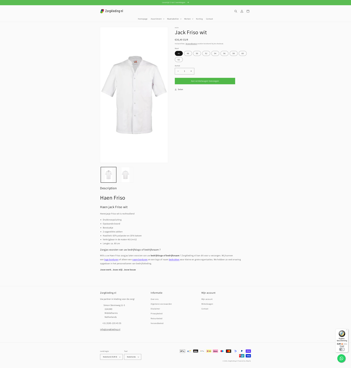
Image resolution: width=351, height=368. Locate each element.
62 (179, 59)
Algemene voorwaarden (161, 304)
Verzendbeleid (157, 323)
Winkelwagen (207, 304)
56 (224, 53)
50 (197, 53)
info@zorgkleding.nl (110, 329)
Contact (204, 308)
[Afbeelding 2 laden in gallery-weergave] (125, 175)
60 (243, 53)
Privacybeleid (156, 313)
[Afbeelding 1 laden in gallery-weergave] (108, 175)
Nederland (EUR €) (110, 357)
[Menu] (346, 330)
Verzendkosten (191, 44)
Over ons (154, 299)
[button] (157, 19)
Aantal (177, 66)
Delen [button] (180, 89)
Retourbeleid (156, 318)
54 (215, 53)
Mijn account (207, 299)
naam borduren (140, 259)
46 (179, 53)
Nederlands (131, 357)
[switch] (342, 349)
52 (206, 53)
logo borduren (111, 259)
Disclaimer (155, 308)
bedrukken (174, 259)
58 (234, 53)
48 (188, 53)
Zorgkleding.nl (232, 361)
